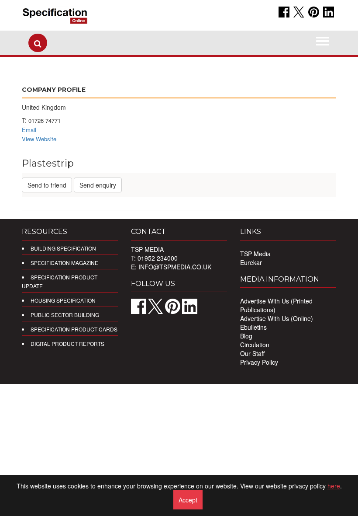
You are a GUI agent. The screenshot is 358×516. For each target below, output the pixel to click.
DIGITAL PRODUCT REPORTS (67, 343)
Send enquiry (97, 185)
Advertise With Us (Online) (276, 318)
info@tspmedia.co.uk (174, 266)
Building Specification (63, 248)
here (333, 485)
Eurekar (251, 262)
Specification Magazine (64, 262)
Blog (246, 335)
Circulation (254, 344)
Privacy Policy (259, 362)
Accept (188, 499)
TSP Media (255, 253)
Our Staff (252, 353)
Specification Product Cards (74, 329)
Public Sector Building (65, 314)
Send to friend (47, 185)
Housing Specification (63, 300)
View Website (39, 139)
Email (29, 130)
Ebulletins (253, 327)
